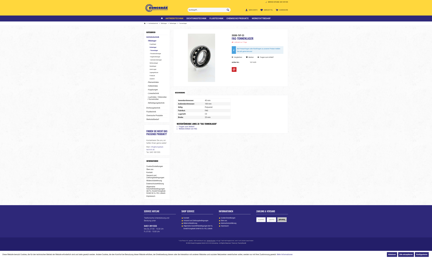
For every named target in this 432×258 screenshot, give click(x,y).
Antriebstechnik (152, 37)
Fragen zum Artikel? (267, 57)
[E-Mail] (234, 69)
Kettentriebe (153, 86)
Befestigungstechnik (156, 103)
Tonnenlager (154, 50)
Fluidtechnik (151, 112)
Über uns (149, 169)
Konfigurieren (421, 254)
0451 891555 (150, 226)
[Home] (162, 18)
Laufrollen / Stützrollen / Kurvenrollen (157, 98)
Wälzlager (152, 41)
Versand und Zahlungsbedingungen (155, 176)
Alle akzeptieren (406, 254)
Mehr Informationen (285, 254)
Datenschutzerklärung (155, 184)
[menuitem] (281, 10)
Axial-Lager (152, 69)
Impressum (150, 196)
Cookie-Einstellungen (154, 166)
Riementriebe (153, 82)
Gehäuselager (153, 63)
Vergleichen (238, 57)
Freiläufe (152, 75)
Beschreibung (180, 92)
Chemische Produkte (154, 115)
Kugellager (152, 44)
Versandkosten (211, 240)
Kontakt (149, 172)
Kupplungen (153, 90)
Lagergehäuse (153, 72)
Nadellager (152, 66)
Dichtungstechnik (153, 108)
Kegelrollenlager (155, 57)
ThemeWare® (242, 243)
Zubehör (152, 79)
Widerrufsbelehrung (154, 181)
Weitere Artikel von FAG (187, 129)
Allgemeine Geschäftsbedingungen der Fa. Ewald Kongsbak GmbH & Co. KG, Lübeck (155, 190)
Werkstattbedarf (152, 119)
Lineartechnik (153, 93)
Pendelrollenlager (155, 53)
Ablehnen (392, 254)
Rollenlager (152, 47)
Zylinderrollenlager (156, 60)
